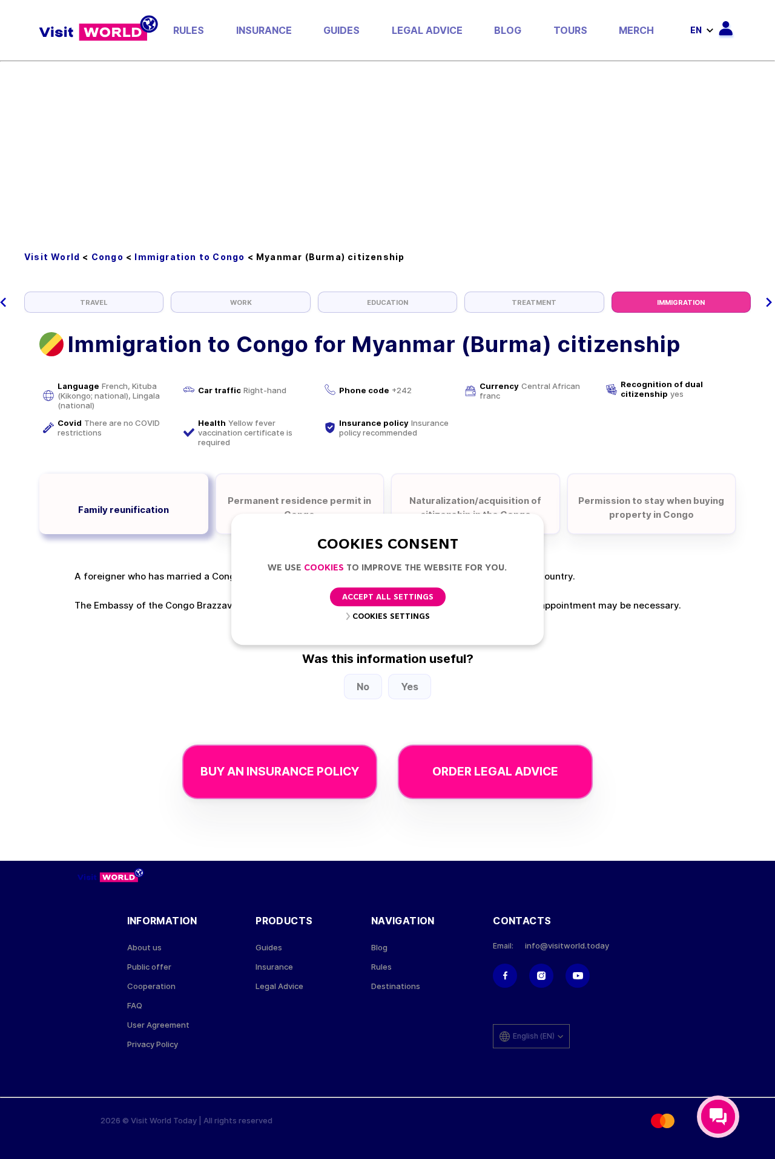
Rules (188, 30)
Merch (636, 30)
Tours (570, 30)
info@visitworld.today (567, 946)
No (363, 687)
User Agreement (158, 1025)
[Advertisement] (387, 152)
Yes (409, 687)
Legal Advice (427, 30)
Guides (341, 30)
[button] (3, 302)
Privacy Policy (152, 1044)
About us (144, 948)
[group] (93, 302)
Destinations (395, 986)
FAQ (134, 1006)
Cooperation (151, 986)
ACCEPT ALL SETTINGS (388, 598)
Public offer (149, 967)
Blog (507, 30)
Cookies (324, 568)
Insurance (264, 30)
